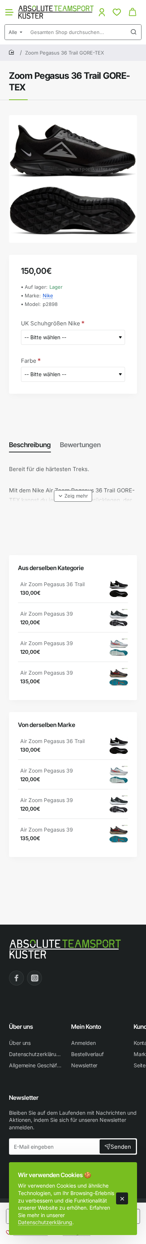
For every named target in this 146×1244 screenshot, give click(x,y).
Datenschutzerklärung (45, 1222)
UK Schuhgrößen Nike (50, 323)
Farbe (28, 360)
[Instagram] (34, 978)
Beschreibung (30, 445)
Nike (48, 295)
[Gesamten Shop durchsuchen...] (133, 32)
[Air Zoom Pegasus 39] (118, 618)
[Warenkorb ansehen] (132, 12)
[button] (73, 496)
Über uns (21, 1026)
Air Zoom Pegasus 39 (46, 613)
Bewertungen (80, 445)
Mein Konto (86, 1026)
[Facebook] (16, 978)
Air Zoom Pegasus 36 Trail (52, 584)
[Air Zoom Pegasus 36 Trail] (118, 588)
